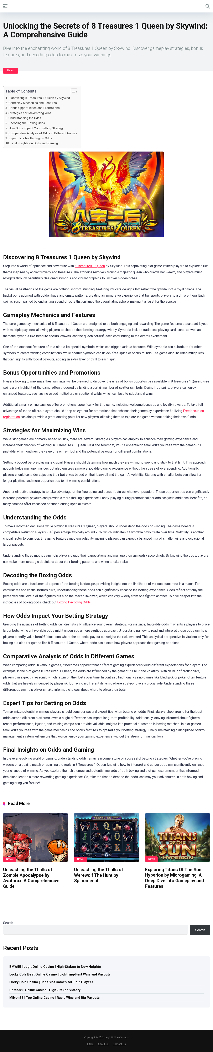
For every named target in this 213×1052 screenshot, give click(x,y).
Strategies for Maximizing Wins (30, 113)
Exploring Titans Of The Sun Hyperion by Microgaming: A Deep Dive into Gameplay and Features (174, 878)
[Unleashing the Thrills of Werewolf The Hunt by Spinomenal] (106, 837)
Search (8, 923)
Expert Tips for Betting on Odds (30, 138)
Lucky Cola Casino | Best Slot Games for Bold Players (51, 982)
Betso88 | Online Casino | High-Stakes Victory (44, 990)
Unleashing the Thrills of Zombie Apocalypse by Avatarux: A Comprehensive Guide (31, 878)
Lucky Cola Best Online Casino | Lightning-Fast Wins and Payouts (60, 974)
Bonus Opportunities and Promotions (34, 108)
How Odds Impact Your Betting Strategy (36, 128)
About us (103, 1044)
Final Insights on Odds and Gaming (34, 143)
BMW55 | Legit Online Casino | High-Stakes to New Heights (55, 967)
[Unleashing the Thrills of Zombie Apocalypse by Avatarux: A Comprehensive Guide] (35, 837)
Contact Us (119, 1044)
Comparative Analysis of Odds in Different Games (43, 133)
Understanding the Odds (25, 118)
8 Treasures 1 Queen (90, 266)
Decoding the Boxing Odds (27, 123)
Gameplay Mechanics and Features (33, 103)
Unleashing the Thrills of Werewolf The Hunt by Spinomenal (98, 875)
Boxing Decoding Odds (74, 602)
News (10, 70)
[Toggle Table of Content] (72, 91)
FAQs (90, 1044)
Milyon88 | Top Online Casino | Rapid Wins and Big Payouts (54, 998)
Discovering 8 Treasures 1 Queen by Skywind (39, 98)
